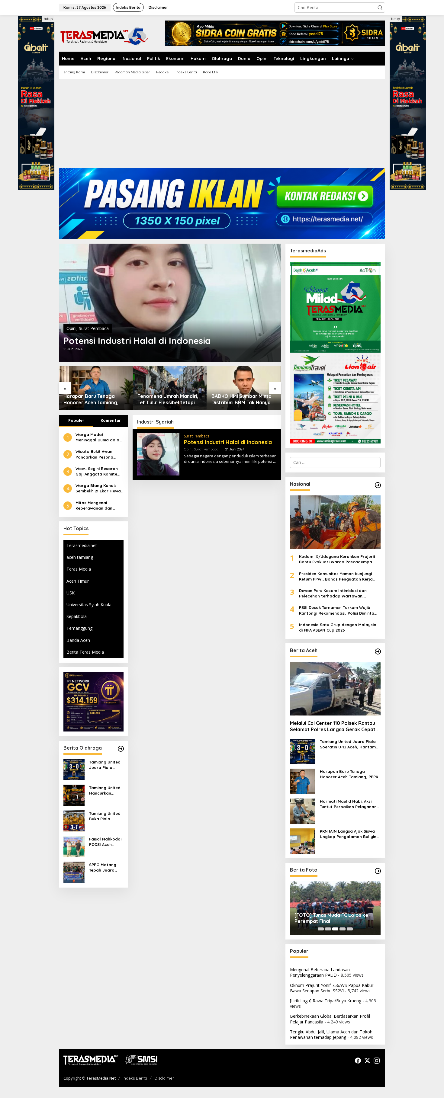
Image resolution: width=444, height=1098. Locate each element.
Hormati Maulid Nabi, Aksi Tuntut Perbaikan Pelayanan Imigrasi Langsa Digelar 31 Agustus (348, 804)
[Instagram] (377, 1060)
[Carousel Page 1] (321, 928)
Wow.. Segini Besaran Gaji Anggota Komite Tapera (97, 471)
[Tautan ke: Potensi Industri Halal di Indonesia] (170, 303)
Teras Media (78, 569)
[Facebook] (358, 1060)
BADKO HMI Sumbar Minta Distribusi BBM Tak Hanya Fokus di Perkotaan (241, 399)
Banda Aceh (78, 640)
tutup (48, 18)
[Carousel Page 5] (350, 928)
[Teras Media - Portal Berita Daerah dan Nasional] (104, 35)
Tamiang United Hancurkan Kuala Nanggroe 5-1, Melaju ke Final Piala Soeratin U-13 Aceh (105, 790)
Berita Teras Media (85, 652)
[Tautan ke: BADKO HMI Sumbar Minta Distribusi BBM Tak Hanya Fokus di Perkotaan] (244, 388)
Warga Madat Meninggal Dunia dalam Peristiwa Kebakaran (99, 437)
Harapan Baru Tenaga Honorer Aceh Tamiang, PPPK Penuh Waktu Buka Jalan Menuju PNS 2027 (92, 399)
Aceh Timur (77, 581)
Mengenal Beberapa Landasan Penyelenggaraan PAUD (320, 972)
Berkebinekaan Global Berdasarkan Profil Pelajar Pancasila (330, 1018)
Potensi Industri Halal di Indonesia (137, 340)
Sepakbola (76, 616)
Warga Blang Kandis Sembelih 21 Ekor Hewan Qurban (99, 488)
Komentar (111, 420)
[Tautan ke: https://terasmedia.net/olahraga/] (120, 748)
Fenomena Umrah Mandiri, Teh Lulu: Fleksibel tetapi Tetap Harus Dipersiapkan (167, 399)
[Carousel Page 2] (328, 928)
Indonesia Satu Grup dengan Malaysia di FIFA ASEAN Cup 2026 (337, 627)
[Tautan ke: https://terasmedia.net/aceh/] (377, 651)
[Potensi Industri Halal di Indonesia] (274, 461)
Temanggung (79, 628)
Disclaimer (164, 1078)
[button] (380, 7)
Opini (71, 328)
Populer (76, 420)
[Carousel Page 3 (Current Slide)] (335, 928)
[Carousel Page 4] (342, 928)
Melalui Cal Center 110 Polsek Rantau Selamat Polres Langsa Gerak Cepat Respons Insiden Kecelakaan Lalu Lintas (332, 726)
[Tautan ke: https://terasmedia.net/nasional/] (377, 485)
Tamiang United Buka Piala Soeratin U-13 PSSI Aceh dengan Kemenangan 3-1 (105, 816)
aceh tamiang (79, 557)
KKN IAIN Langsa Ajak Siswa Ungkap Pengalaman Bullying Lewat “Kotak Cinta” (349, 834)
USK (70, 593)
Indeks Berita (135, 1078)
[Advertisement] (222, 125)
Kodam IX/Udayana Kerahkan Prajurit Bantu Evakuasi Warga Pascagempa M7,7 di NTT (337, 559)
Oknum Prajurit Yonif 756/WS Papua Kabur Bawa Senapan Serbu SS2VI (331, 988)
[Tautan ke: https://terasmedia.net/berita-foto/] (377, 871)
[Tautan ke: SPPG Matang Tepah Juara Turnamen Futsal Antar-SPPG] (74, 872)
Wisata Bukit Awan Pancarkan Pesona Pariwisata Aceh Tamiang (94, 454)
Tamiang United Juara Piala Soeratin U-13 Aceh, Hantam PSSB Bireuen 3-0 (106, 764)
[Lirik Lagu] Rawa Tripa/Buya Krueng (325, 1001)
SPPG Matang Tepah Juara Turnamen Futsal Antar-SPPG (105, 867)
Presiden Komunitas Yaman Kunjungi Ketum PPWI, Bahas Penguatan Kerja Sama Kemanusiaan (336, 576)
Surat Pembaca (94, 328)
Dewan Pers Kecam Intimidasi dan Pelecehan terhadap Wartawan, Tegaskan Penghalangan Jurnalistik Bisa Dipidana (339, 593)
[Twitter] (367, 1060)
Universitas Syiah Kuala (88, 604)
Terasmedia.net (81, 545)
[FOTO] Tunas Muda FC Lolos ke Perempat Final (331, 918)
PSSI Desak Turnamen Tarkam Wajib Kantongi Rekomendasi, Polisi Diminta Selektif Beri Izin (336, 610)
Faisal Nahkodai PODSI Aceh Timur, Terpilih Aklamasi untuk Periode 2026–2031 (105, 841)
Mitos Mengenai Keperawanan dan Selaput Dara (94, 505)
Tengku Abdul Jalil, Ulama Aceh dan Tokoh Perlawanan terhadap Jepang (331, 1034)
